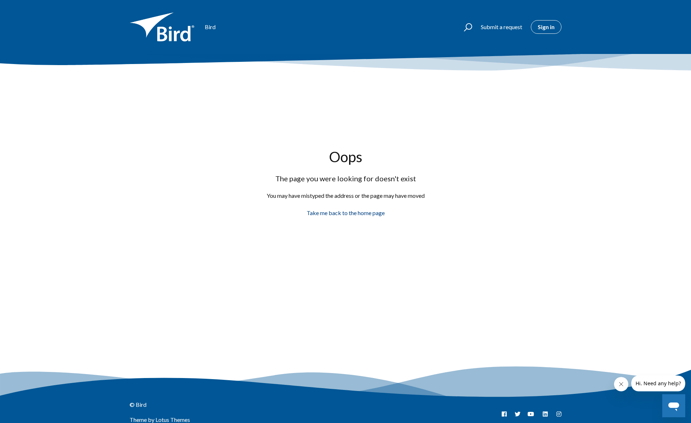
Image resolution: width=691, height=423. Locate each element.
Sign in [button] (546, 26)
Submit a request (501, 26)
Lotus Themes (172, 419)
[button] (464, 27)
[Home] (164, 27)
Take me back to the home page (346, 212)
